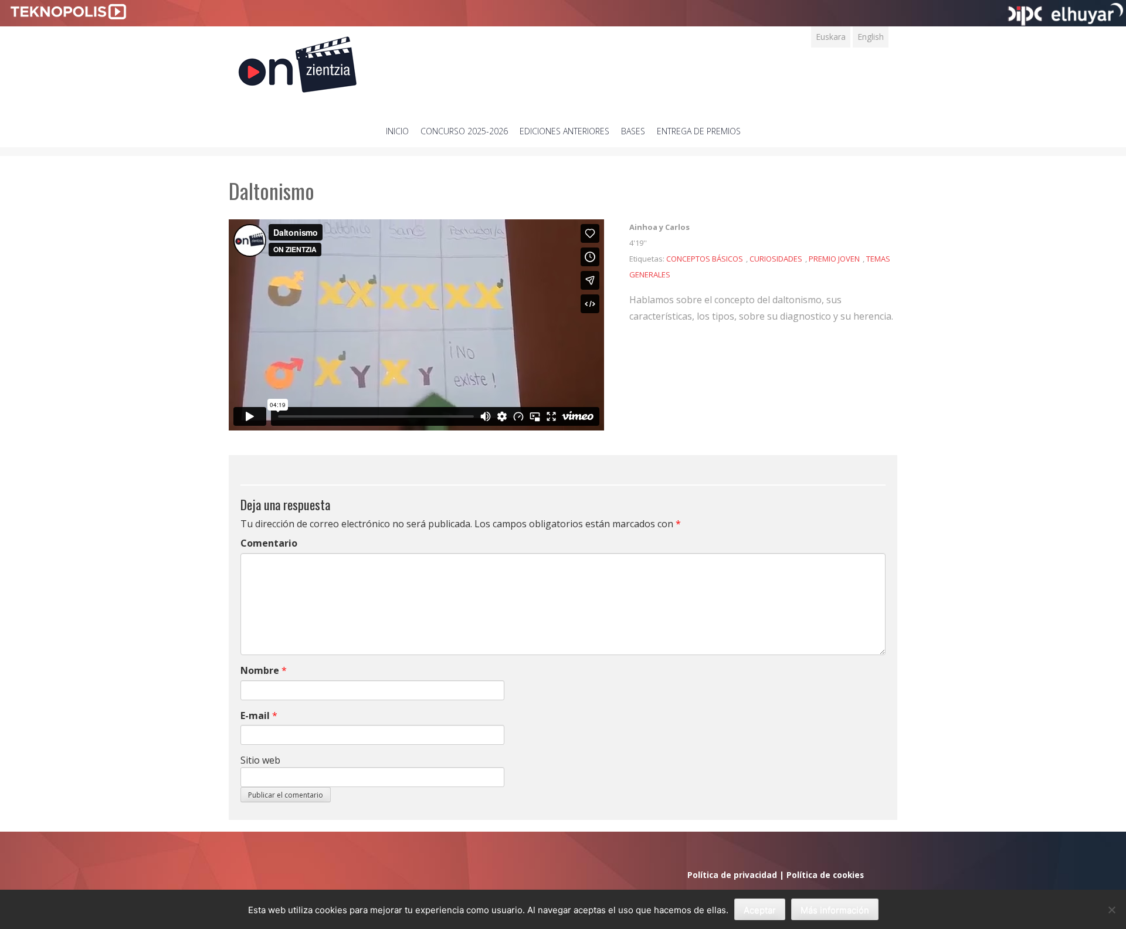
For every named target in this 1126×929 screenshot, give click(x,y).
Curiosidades (775, 258)
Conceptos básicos (704, 258)
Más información (835, 910)
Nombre (259, 670)
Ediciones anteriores (564, 131)
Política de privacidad (732, 874)
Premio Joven (834, 258)
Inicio (397, 131)
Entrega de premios (699, 131)
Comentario (268, 543)
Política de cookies (825, 874)
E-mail (255, 715)
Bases (633, 131)
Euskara (831, 36)
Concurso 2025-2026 (464, 131)
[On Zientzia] (298, 61)
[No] (1111, 910)
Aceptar (760, 910)
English (870, 36)
